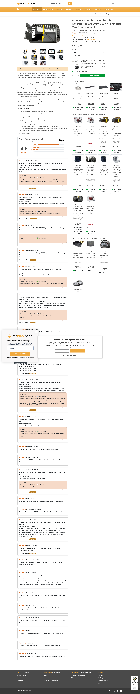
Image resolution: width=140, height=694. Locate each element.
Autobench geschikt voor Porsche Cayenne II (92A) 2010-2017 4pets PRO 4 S (90, 209)
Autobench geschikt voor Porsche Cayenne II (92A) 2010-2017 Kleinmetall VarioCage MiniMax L (116, 131)
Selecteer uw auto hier (116, 14)
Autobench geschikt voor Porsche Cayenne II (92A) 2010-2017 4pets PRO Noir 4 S (78, 170)
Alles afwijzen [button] (62, 351)
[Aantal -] (73, 75)
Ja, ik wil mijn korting (20, 353)
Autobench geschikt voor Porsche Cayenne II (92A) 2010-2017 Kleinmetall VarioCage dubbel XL (91, 171)
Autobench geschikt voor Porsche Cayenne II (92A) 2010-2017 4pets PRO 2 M (90, 130)
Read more (85, 347)
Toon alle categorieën (102, 14)
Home (19, 14)
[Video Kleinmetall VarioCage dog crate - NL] (43, 51)
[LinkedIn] (118, 691)
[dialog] (70, 347)
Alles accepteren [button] (77, 351)
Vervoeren (25, 14)
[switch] (134, 688)
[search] (70, 3)
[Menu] (137, 677)
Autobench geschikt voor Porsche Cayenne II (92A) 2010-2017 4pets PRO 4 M (78, 130)
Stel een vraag (78, 35)
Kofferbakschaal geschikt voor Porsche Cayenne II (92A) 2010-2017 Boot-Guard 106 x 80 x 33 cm (78, 255)
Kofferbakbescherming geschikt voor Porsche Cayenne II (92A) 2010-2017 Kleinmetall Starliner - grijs (103, 255)
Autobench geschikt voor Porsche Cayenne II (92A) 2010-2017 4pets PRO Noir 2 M (103, 170)
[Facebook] (110, 691)
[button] (70, 355)
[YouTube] (121, 691)
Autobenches (32, 14)
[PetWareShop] (27, 3)
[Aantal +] (79, 75)
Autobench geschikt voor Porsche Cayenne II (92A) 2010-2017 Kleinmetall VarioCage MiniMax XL (103, 131)
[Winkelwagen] (113, 3)
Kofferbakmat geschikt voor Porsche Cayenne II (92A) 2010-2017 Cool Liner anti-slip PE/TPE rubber (90, 255)
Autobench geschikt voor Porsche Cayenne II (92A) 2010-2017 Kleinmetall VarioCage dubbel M (78, 210)
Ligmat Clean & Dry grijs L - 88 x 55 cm (103, 95)
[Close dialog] (36, 331)
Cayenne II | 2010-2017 (78, 290)
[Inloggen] (116, 3)
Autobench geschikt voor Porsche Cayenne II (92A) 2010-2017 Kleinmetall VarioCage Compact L (116, 171)
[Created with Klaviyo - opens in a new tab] (20, 363)
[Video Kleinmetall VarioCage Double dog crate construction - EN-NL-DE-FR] (51, 51)
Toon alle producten (25, 9)
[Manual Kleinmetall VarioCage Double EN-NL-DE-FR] (34, 51)
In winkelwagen (93, 75)
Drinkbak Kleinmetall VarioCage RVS (78, 95)
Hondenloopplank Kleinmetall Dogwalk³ (90, 95)
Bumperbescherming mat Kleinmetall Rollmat (116, 95)
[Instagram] (114, 691)
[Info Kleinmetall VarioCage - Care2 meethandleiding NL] (25, 51)
